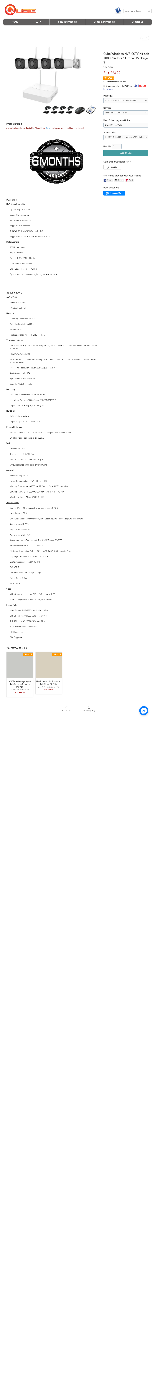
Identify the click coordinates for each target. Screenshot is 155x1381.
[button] (38, 22)
